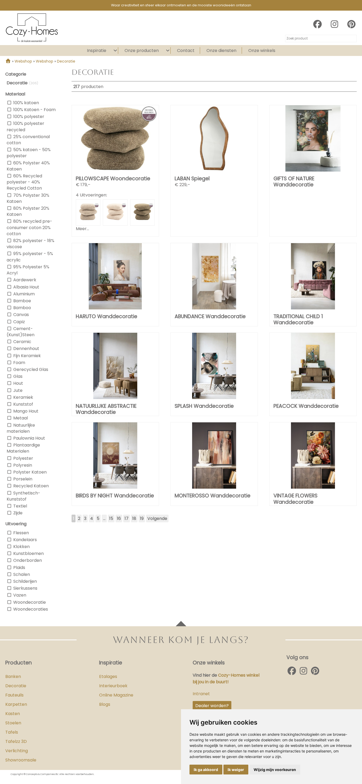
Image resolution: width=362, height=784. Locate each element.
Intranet (201, 694)
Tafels (11, 732)
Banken (13, 676)
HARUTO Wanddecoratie (106, 316)
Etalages (108, 676)
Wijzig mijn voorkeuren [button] (275, 769)
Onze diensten (221, 50)
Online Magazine (116, 695)
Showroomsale (20, 760)
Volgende (157, 518)
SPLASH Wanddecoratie (204, 406)
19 (142, 518)
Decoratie (15, 686)
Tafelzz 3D (16, 741)
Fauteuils (14, 695)
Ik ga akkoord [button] (206, 769)
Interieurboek (113, 686)
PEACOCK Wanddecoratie (306, 406)
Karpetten (16, 704)
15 (111, 518)
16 (119, 518)
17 (127, 518)
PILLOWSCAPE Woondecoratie (113, 178)
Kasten (12, 714)
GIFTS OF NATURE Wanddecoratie (293, 181)
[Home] (8, 61)
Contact (186, 50)
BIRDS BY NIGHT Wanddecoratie (115, 495)
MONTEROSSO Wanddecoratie (212, 495)
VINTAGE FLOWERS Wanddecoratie (295, 498)
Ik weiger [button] (236, 769)
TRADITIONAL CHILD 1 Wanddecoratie (298, 319)
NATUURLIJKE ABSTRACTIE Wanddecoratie (106, 409)
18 (134, 518)
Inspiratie (96, 50)
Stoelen (13, 723)
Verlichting (16, 751)
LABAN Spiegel (192, 178)
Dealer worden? (212, 706)
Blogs (104, 704)
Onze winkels (261, 50)
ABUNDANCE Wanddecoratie (210, 316)
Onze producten (142, 50)
